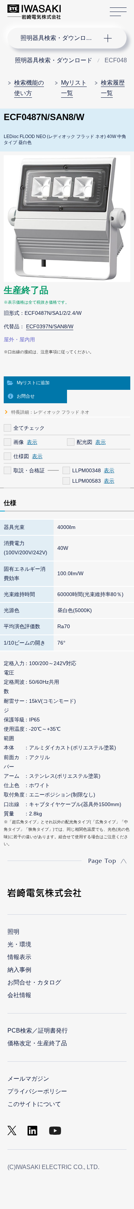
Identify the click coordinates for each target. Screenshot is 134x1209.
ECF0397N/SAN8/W (49, 326)
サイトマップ (118, 12)
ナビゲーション (59, 38)
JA (75, 8)
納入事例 (19, 970)
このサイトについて (34, 1104)
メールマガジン (28, 1078)
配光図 (84, 442)
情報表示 (19, 957)
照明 (13, 931)
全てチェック (29, 428)
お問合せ (26, 396)
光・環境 (19, 944)
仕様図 (21, 456)
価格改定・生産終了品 (37, 1043)
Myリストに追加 (33, 382)
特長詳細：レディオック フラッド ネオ (50, 412)
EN (86, 8)
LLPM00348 (86, 470)
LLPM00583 (86, 481)
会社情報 (19, 995)
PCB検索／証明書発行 (37, 1030)
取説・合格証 (29, 470)
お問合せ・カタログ (34, 982)
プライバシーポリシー (37, 1091)
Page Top (102, 860)
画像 (18, 442)
